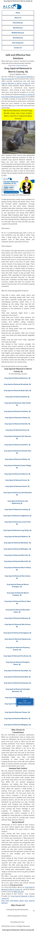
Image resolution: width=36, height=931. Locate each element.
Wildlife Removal (18, 33)
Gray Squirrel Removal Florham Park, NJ (17, 452)
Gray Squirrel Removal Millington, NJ (17, 549)
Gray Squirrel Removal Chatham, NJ (17, 411)
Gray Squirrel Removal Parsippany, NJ (17, 633)
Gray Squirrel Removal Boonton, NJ (17, 378)
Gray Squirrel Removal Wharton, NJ (17, 718)
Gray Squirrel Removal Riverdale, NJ (17, 677)
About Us (17, 18)
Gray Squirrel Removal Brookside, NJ (17, 384)
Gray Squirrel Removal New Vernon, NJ (18, 625)
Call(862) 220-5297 (24, 702)
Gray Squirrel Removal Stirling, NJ (17, 698)
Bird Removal (18, 38)
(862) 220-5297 (19, 892)
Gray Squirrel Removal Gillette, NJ (17, 459)
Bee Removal (18, 28)
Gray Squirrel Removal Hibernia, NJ (17, 474)
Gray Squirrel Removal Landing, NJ (17, 509)
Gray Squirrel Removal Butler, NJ (17, 397)
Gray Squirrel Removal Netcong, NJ (17, 618)
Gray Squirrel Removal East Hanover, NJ (17, 437)
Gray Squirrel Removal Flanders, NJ (17, 445)
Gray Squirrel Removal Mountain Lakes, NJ (18, 611)
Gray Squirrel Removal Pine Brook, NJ (17, 656)
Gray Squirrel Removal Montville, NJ (17, 561)
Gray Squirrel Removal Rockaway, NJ (17, 683)
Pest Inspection (18, 43)
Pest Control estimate (20, 65)
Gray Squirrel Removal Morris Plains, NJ (17, 568)
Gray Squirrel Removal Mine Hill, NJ (17, 555)
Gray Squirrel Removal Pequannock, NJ (18, 640)
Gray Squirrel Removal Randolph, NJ (17, 670)
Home (18, 13)
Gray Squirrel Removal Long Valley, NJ (17, 530)
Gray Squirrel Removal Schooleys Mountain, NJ (18, 690)
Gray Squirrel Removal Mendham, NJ (17, 543)
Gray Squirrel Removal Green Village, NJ (17, 466)
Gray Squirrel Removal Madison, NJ (17, 536)
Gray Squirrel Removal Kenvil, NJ (17, 486)
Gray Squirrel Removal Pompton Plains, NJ (18, 663)
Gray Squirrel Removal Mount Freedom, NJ (18, 594)
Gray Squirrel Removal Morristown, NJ (18, 577)
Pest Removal (18, 23)
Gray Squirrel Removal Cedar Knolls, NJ (18, 404)
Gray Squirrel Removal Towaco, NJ (17, 712)
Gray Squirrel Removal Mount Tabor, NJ (17, 602)
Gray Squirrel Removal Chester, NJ (17, 417)
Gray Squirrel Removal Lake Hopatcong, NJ (18, 502)
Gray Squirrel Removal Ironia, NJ (17, 480)
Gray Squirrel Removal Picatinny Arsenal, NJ (18, 648)
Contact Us (18, 48)
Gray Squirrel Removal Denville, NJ (17, 424)
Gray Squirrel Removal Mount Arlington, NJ (18, 585)
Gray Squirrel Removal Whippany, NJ (17, 725)
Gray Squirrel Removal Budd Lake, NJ (17, 390)
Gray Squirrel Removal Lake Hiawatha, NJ (18, 494)
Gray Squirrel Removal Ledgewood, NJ (17, 516)
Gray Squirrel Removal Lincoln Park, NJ (18, 523)
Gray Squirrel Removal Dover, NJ (17, 430)
